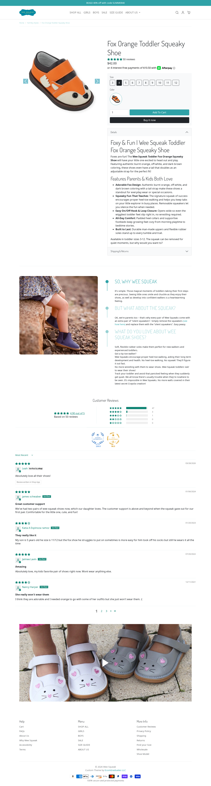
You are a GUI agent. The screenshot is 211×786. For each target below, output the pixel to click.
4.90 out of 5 (77, 413)
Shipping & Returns (120, 251)
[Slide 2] (44, 120)
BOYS (96, 12)
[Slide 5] (61, 120)
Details (114, 132)
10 (159, 82)
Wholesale (142, 749)
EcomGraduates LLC (115, 770)
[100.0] (98, 438)
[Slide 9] (83, 120)
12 (175, 82)
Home (21, 23)
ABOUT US (83, 749)
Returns (141, 740)
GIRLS (87, 12)
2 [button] (101, 611)
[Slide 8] (78, 120)
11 (167, 82)
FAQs (22, 731)
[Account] (183, 12)
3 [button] (106, 611)
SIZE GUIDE (116, 12)
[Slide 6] (67, 120)
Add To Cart (159, 112)
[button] (132, 12)
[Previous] (25, 81)
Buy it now (149, 120)
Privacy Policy (144, 731)
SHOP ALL (75, 12)
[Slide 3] (50, 120)
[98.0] (113, 438)
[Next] (97, 81)
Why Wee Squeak (28, 740)
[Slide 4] (56, 120)
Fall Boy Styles (33, 23)
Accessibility (25, 744)
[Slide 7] (72, 120)
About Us (24, 735)
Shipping (141, 735)
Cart (21, 726)
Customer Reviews (146, 726)
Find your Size (144, 744)
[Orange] (116, 99)
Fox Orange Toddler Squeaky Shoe (56, 23)
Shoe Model (143, 753)
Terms (22, 749)
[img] (22, 463)
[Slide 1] (39, 120)
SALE (104, 12)
